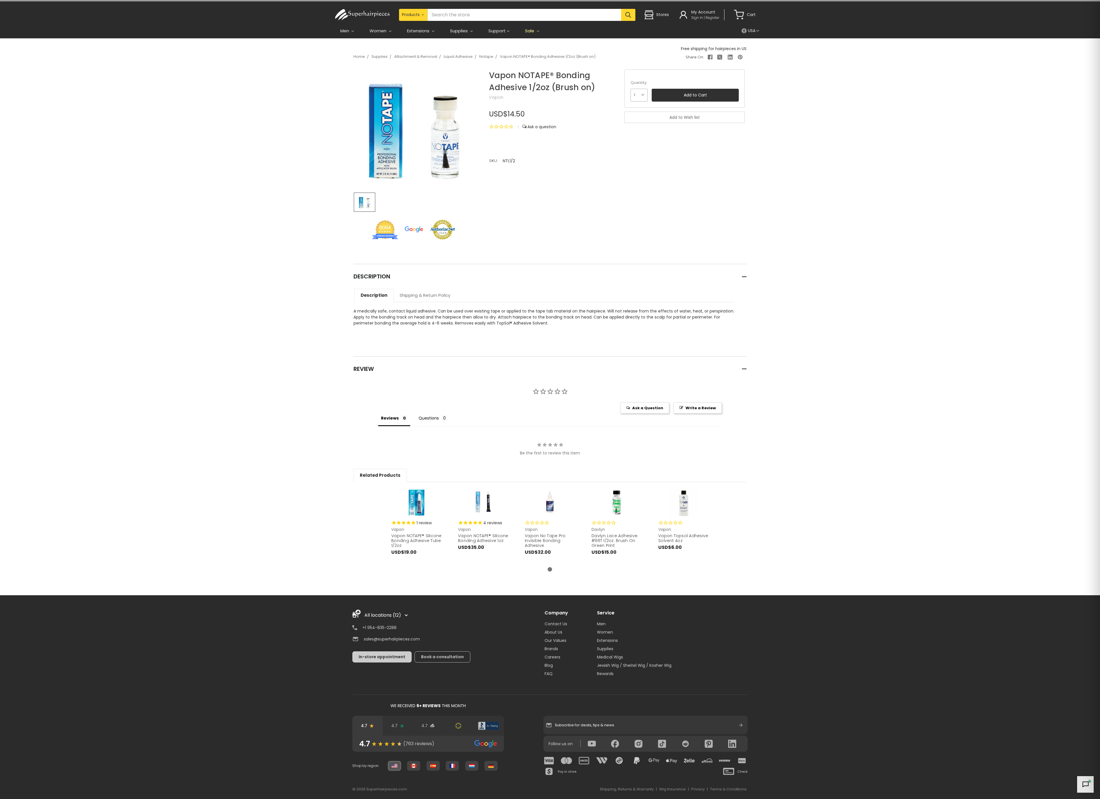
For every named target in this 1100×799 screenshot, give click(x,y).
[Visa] (549, 760)
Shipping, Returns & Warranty (627, 789)
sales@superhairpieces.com (392, 639)
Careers (552, 657)
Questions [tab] (429, 418)
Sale (530, 31)
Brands (551, 649)
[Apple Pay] (671, 760)
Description (374, 295)
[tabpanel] (416, 527)
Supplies (380, 56)
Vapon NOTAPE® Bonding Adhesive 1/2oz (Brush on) (548, 56)
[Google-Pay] (654, 760)
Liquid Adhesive (458, 56)
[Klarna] (742, 760)
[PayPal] (637, 760)
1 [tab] (550, 569)
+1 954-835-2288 (379, 627)
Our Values (555, 640)
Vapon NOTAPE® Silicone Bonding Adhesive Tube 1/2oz (416, 540)
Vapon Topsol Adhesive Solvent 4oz (683, 538)
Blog (549, 665)
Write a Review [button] (700, 408)
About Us (553, 632)
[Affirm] (707, 760)
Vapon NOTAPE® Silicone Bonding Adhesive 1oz (483, 538)
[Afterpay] (619, 760)
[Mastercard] (566, 760)
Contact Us (556, 624)
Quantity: (638, 82)
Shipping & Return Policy (425, 295)
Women (605, 632)
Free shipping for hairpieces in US (714, 49)
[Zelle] (689, 760)
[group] (428, 744)
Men (601, 624)
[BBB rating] (489, 726)
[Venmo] (724, 760)
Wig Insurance (672, 789)
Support (497, 31)
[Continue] (740, 725)
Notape (486, 56)
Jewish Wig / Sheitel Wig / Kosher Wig (634, 665)
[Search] (628, 15)
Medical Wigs (610, 657)
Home (359, 56)
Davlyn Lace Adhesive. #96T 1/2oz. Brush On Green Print (615, 540)
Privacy (698, 789)
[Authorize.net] (458, 726)
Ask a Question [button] (647, 408)
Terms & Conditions (728, 789)
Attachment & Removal (415, 56)
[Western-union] (602, 760)
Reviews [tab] (390, 418)
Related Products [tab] (380, 475)
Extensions (607, 640)
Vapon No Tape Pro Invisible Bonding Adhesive (545, 540)
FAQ (549, 674)
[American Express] (584, 760)
